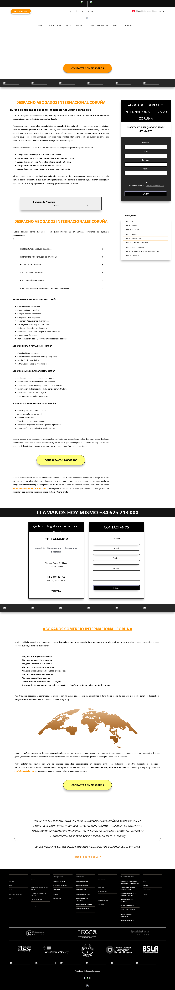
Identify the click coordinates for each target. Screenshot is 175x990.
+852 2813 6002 (21, 11)
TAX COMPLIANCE (102, 891)
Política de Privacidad (155, 185)
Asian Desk (56, 889)
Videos (145, 894)
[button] (15, 839)
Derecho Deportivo (132, 256)
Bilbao (38, 767)
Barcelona (30, 767)
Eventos (145, 885)
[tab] (61, 248)
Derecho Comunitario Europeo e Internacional (142, 251)
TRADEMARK (101, 896)
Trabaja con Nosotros (15, 894)
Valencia (46, 767)
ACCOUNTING (101, 883)
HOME (40, 25)
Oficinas (11, 881)
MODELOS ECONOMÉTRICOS (128, 910)
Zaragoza (62, 767)
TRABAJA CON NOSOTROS (98, 25)
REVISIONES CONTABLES (127, 920)
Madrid (22, 767)
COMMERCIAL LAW (103, 900)
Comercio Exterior (59, 881)
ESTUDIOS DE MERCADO (127, 905)
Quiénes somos (55, 25)
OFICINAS (79, 25)
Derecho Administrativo (133, 239)
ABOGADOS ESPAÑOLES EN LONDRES (40, 883)
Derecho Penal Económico (134, 247)
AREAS (68, 25)
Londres (79, 133)
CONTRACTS (101, 904)
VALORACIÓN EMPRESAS (127, 877)
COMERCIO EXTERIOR (36, 899)
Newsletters (147, 889)
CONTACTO (127, 25)
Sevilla (53, 767)
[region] (87, 839)
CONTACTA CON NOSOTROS (61, 460)
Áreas (10, 885)
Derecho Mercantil (132, 225)
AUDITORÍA (101, 887)
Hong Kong (145, 767)
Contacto (11, 898)
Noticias (145, 877)
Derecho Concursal (132, 230)
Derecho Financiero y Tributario (136, 243)
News (115, 25)
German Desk (57, 898)
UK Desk (55, 894)
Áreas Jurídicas (58, 877)
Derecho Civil (130, 221)
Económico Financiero (60, 885)
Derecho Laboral (131, 234)
